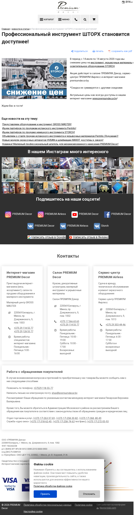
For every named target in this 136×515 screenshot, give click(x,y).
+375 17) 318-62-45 (41, 421)
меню (65, 19)
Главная (6, 29)
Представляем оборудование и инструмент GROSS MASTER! (36, 124)
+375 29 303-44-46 (116, 324)
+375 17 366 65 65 (69, 321)
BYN (128, 1)
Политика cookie (84, 505)
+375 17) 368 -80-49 (90, 418)
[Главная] (68, 11)
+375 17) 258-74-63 (64, 421)
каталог (48, 19)
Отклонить (89, 493)
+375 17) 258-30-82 (67, 418)
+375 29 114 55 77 (69, 324)
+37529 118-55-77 (43, 388)
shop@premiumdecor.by (64, 393)
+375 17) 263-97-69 (44, 418)
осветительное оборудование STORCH (92, 66)
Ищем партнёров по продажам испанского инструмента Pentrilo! (39, 128)
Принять (45, 493)
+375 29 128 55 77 (23, 331)
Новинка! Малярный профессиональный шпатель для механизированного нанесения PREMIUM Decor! (60, 144)
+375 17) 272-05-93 (98, 421)
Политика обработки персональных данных (47, 505)
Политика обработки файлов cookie (53, 486)
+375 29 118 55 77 (23, 328)
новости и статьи (21, 29)
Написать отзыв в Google (49, 237)
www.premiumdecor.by (104, 98)
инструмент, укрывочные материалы (111, 62)
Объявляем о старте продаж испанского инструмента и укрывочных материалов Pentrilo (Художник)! (60, 136)
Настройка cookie (33, 511)
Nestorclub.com (108, 508)
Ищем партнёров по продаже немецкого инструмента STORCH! (38, 132)
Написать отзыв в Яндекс (90, 237)
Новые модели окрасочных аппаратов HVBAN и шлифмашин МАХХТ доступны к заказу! (52, 140)
